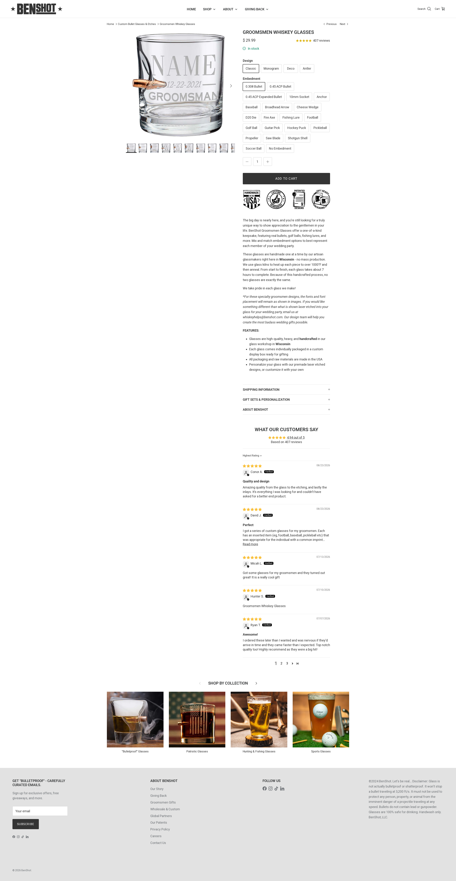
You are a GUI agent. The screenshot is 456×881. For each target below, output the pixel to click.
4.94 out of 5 (296, 437)
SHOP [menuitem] (207, 9)
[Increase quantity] (267, 161)
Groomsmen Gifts (163, 802)
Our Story (157, 789)
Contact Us (158, 843)
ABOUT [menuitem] (228, 9)
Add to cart (286, 178)
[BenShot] (36, 9)
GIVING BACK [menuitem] (254, 9)
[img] (252, 466)
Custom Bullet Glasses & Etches (137, 24)
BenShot (26, 870)
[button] (292, 663)
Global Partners (161, 816)
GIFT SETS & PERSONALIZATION (266, 399)
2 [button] (281, 663)
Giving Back (158, 795)
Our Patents (158, 822)
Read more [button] (250, 544)
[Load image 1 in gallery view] (180, 84)
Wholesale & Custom (165, 809)
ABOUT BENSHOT (255, 409)
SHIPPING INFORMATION (261, 389)
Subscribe (25, 824)
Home (110, 24)
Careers (156, 836)
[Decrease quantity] (247, 161)
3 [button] (287, 663)
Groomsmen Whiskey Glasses (177, 24)
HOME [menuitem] (191, 9)
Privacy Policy (160, 829)
